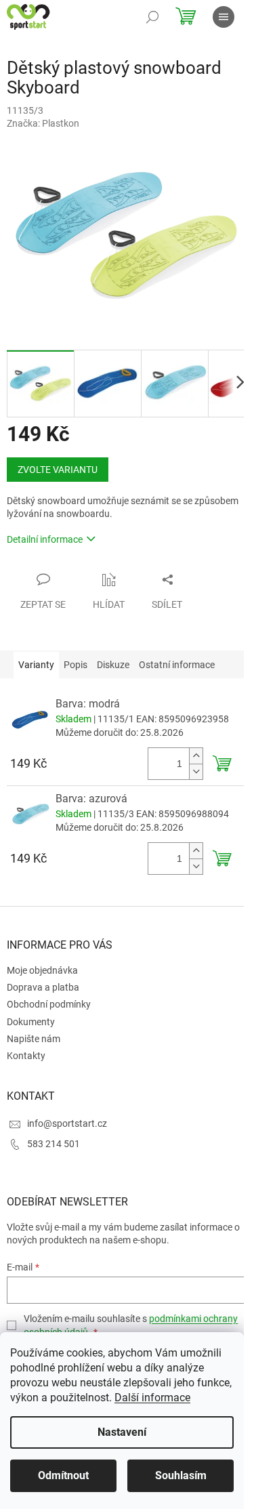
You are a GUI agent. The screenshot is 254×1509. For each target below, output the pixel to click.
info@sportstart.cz (67, 1123)
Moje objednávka (42, 970)
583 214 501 (53, 1143)
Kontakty (26, 1055)
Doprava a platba (43, 987)
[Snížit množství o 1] (196, 771)
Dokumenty (31, 1021)
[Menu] (223, 16)
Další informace (152, 1397)
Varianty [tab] (36, 664)
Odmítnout (63, 1475)
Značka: (43, 123)
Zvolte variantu (58, 469)
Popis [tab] (75, 664)
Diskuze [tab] (113, 664)
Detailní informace (45, 539)
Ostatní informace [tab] (177, 664)
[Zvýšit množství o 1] (196, 756)
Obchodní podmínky (49, 1004)
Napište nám (33, 1038)
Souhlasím (181, 1475)
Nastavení (122, 1432)
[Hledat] (152, 16)
